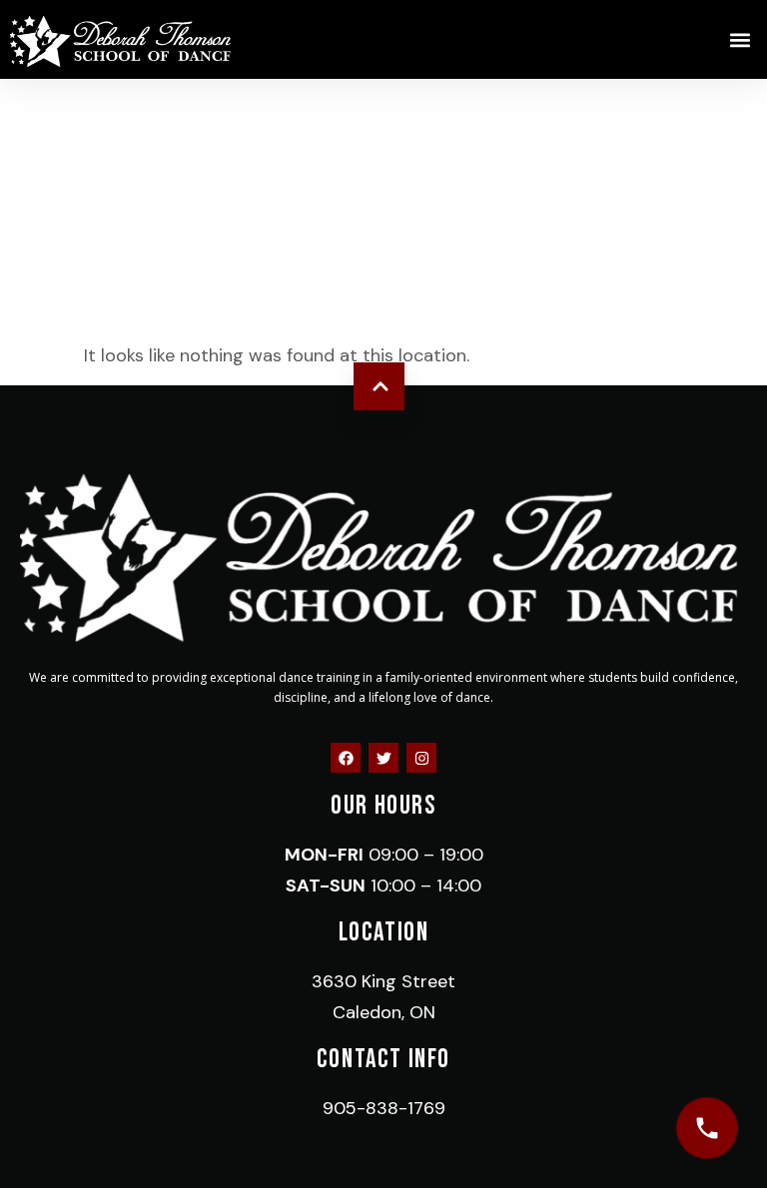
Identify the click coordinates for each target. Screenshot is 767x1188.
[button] (740, 39)
